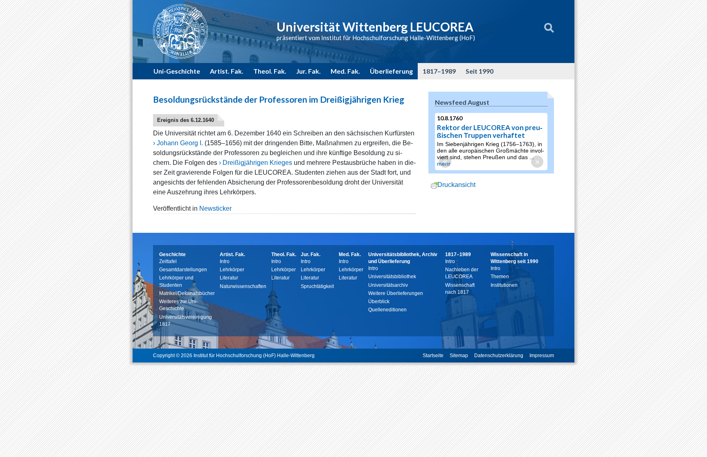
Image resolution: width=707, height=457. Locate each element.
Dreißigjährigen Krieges (257, 162)
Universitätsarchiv (388, 285)
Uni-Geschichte (176, 71)
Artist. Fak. (226, 71)
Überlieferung (391, 71)
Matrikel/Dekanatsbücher (187, 293)
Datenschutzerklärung (498, 355)
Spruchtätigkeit (317, 286)
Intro (225, 261)
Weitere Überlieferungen (395, 293)
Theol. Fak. (269, 71)
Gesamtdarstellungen (183, 269)
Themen (500, 276)
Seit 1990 (479, 71)
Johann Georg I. (180, 143)
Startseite (433, 355)
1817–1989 (439, 71)
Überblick (379, 301)
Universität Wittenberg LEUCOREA (375, 26)
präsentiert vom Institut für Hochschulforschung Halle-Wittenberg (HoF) (376, 37)
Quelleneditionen (387, 309)
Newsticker (215, 208)
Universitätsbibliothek (392, 276)
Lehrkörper (232, 269)
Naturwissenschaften (243, 286)
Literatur (229, 277)
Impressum (541, 355)
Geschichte (172, 254)
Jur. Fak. (308, 71)
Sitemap (459, 355)
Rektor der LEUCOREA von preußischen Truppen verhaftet (490, 131)
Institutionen (504, 285)
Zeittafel (168, 261)
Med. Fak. (345, 71)
